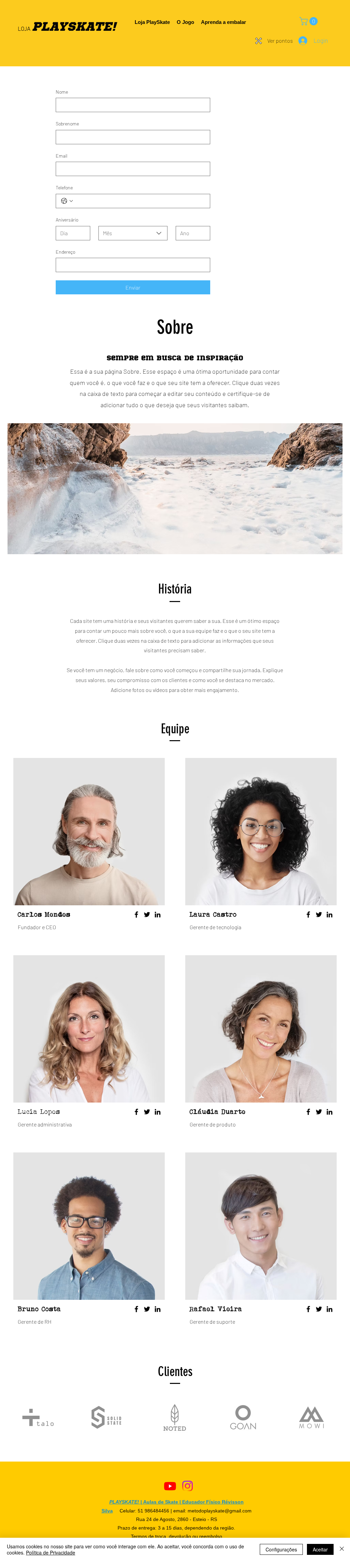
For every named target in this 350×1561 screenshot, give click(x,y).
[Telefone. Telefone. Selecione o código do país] (67, 201)
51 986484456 (153, 1510)
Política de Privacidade (50, 1552)
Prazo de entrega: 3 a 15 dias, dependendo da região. (176, 1528)
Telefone (64, 187)
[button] (309, 21)
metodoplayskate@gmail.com (220, 1510)
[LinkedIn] (157, 914)
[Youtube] (170, 1486)
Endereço (65, 252)
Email (61, 156)
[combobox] (132, 233)
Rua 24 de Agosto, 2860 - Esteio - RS (176, 1519)
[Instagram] (187, 1486)
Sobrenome (67, 123)
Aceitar (320, 1549)
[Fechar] (342, 1549)
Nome (62, 92)
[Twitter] (147, 914)
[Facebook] (136, 914)
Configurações (281, 1549)
